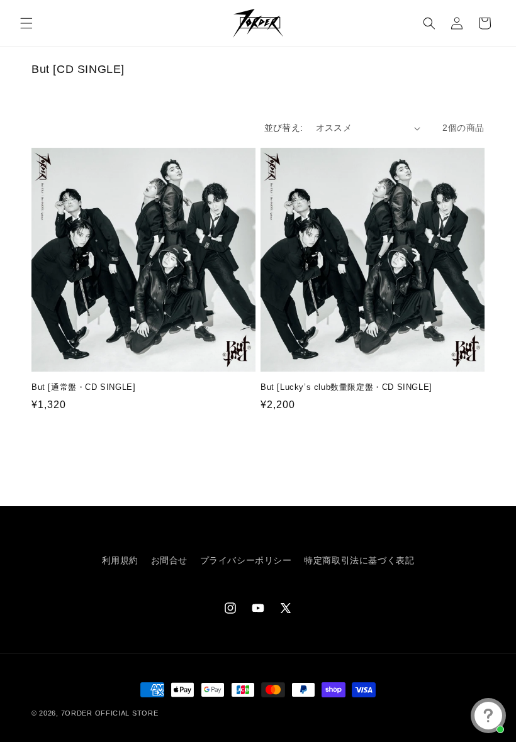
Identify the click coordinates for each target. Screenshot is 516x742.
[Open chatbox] (488, 715)
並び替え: (283, 128)
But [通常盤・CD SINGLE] (83, 387)
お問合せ (169, 560)
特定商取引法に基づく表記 (359, 560)
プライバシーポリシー (246, 560)
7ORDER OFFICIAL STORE (110, 713)
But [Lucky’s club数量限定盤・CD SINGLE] (346, 387)
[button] (26, 23)
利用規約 (120, 560)
